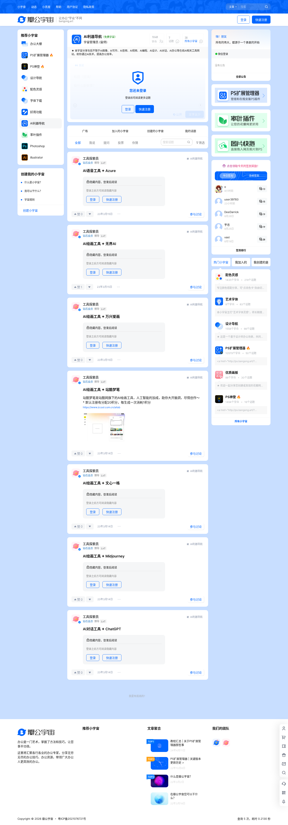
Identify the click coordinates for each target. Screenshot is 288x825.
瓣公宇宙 (47, 818)
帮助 (58, 6)
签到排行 (241, 250)
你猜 (135, 142)
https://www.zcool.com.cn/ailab (101, 407)
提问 (106, 142)
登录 (243, 19)
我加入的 (241, 262)
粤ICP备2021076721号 (72, 818)
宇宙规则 (29, 199)
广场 (85, 131)
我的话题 (190, 131)
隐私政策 (88, 6)
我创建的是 (261, 262)
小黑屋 (46, 6)
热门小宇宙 (221, 262)
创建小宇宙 (30, 210)
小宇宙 (21, 6)
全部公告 (241, 76)
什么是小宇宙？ (33, 182)
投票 (121, 142)
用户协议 (72, 6)
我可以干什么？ (33, 191)
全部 (78, 142)
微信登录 (223, 54)
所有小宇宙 (241, 421)
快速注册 (261, 19)
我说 (92, 142)
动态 (34, 6)
